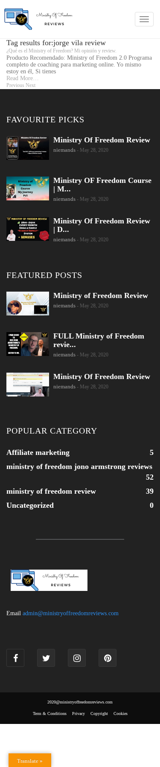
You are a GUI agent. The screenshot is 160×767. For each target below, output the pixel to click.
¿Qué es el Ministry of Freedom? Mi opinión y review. (61, 51)
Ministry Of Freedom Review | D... (101, 225)
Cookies (120, 713)
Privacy (78, 713)
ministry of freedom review (51, 491)
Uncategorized (30, 505)
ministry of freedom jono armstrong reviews (79, 466)
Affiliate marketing (38, 452)
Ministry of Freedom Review (100, 295)
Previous (15, 85)
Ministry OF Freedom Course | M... (102, 184)
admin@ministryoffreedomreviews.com (71, 613)
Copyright (99, 713)
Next (30, 85)
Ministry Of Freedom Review (101, 140)
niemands (64, 150)
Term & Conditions (50, 713)
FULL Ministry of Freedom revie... (98, 340)
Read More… (22, 78)
